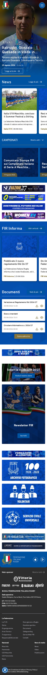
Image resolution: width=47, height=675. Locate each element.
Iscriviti (23, 435)
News (4, 659)
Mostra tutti (37, 572)
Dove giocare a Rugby (30, 622)
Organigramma (7, 628)
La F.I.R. (5, 622)
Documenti (27, 628)
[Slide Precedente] (3, 42)
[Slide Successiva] (9, 42)
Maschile (5, 646)
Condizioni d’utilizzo (18, 670)
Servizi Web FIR (28, 635)
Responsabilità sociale (10, 638)
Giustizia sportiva (29, 625)
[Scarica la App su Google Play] (42, 559)
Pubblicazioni (39, 653)
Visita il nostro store (23, 376)
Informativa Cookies (9, 672)
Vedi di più (34, 292)
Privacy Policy (32, 670)
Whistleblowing (22, 672)
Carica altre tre (23, 336)
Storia (4, 625)
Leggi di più (33, 82)
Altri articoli (33, 228)
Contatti (25, 638)
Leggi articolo (10, 71)
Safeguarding (28, 631)
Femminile (6, 650)
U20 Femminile (7, 656)
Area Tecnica (6, 631)
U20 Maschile (7, 653)
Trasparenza (6, 635)
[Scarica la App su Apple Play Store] (35, 559)
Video (37, 650)
